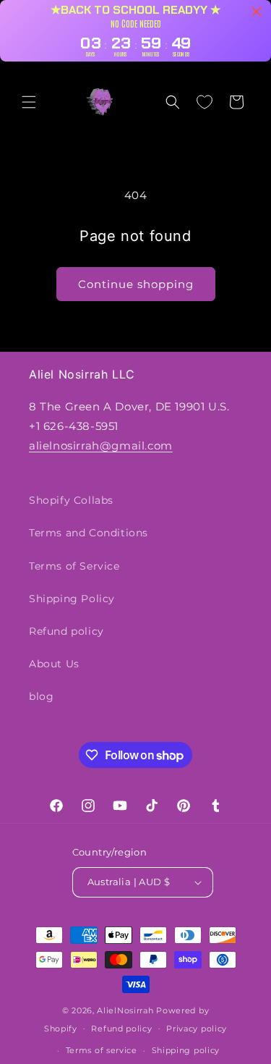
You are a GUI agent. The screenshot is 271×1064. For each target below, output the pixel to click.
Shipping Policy (72, 598)
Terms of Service (74, 566)
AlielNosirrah (125, 1010)
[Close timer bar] (256, 11)
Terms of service (101, 1050)
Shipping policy (186, 1050)
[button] (29, 102)
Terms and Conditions (88, 532)
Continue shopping (136, 284)
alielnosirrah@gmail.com (101, 445)
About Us (54, 663)
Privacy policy (196, 1028)
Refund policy (66, 631)
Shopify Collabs (71, 500)
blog (41, 696)
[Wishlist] (204, 102)
